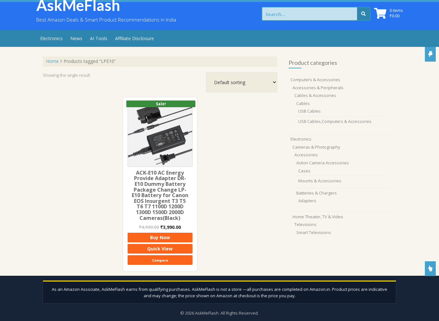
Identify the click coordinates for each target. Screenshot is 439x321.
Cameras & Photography (316, 147)
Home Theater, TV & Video (317, 217)
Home (52, 61)
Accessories (306, 155)
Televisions (305, 224)
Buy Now (160, 237)
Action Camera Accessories (322, 163)
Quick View (160, 249)
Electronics (51, 38)
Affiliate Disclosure (134, 38)
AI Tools (98, 38)
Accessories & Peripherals (318, 88)
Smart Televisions (313, 232)
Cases (304, 171)
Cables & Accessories (315, 95)
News (76, 38)
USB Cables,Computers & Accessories (335, 121)
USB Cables (309, 111)
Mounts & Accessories (319, 181)
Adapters (307, 201)
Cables (303, 103)
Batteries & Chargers (316, 193)
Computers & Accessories (315, 79)
